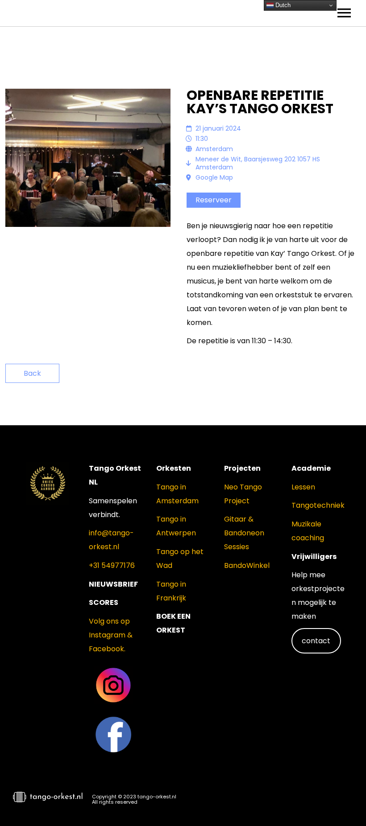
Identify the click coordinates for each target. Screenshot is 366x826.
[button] (343, 802)
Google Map (214, 177)
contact (316, 641)
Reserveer (213, 200)
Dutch (282, 5)
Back (32, 373)
